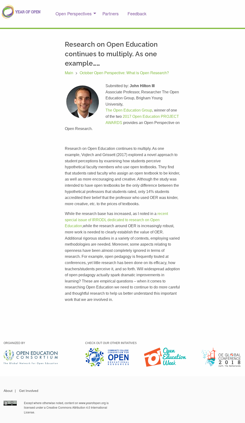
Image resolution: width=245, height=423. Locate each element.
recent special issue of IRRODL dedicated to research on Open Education (116, 220)
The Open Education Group (129, 110)
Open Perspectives (74, 13)
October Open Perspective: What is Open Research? (124, 72)
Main (69, 72)
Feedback (137, 13)
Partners (110, 13)
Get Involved (28, 391)
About (8, 391)
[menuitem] (74, 13)
